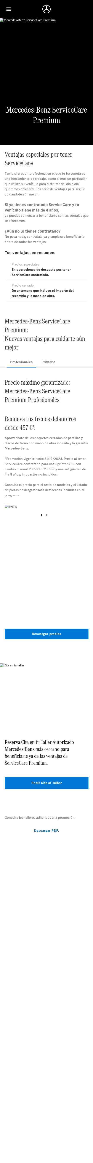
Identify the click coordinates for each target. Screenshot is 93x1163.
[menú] (8, 9)
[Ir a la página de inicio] (46, 9)
